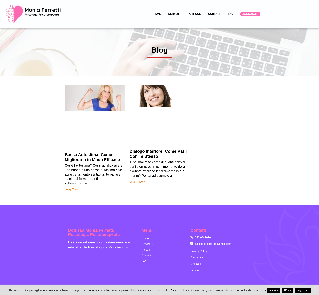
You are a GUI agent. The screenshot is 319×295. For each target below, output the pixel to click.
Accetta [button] (273, 290)
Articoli (195, 13)
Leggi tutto (303, 290)
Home (158, 13)
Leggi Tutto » (72, 189)
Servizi (173, 13)
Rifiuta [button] (287, 290)
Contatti (214, 13)
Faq (230, 13)
